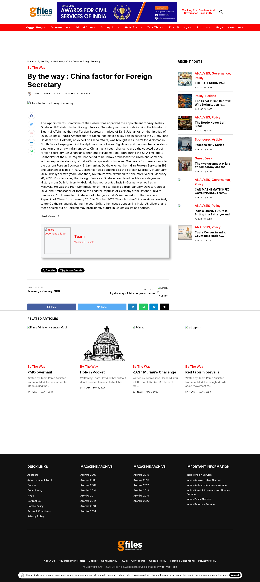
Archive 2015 (141, 474)
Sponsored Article (208, 139)
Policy (199, 78)
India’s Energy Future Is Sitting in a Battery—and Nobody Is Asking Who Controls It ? (212, 216)
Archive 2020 (141, 500)
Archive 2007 (88, 474)
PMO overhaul (39, 372)
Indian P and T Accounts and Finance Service (208, 492)
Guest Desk (203, 158)
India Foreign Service (199, 474)
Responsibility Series (209, 145)
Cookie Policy (35, 505)
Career (31, 485)
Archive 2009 (88, 485)
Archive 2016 (141, 480)
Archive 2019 (141, 495)
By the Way (43, 61)
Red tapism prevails (202, 372)
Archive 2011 (87, 495)
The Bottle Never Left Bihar (210, 124)
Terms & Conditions (39, 511)
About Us (32, 474)
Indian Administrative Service (204, 480)
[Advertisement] (130, 40)
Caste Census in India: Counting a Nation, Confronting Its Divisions (212, 236)
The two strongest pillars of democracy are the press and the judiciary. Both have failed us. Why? (213, 169)
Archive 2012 (88, 500)
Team (36, 93)
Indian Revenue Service (201, 504)
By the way (49, 270)
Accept (235, 575)
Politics (210, 96)
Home (30, 61)
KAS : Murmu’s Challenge (154, 372)
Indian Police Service (199, 499)
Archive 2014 (88, 511)
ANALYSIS (202, 73)
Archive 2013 (88, 505)
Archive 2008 (88, 480)
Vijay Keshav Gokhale (71, 270)
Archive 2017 (141, 485)
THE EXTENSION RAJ (210, 83)
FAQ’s (30, 495)
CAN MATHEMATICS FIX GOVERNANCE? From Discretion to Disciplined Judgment (212, 194)
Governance (221, 73)
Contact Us (34, 500)
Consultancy (34, 490)
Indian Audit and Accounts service (207, 485)
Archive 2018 (141, 490)
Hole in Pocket (92, 372)
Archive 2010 (88, 490)
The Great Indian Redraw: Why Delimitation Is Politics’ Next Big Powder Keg (213, 106)
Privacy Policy (35, 516)
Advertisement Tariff (39, 480)
